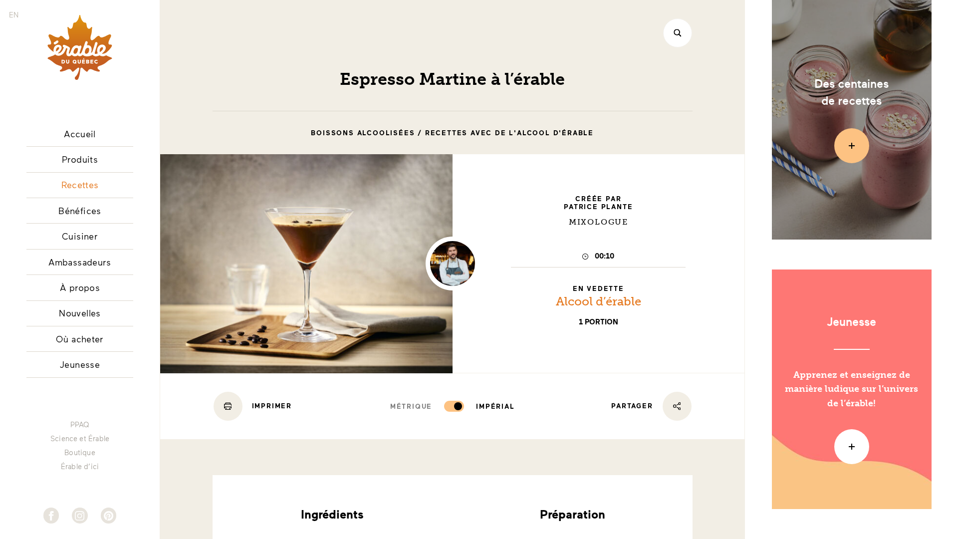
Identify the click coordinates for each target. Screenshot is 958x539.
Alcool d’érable (598, 301)
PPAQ (80, 424)
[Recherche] (678, 33)
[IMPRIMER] (228, 406)
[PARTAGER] (677, 406)
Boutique (79, 452)
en (13, 14)
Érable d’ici (80, 466)
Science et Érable (79, 438)
